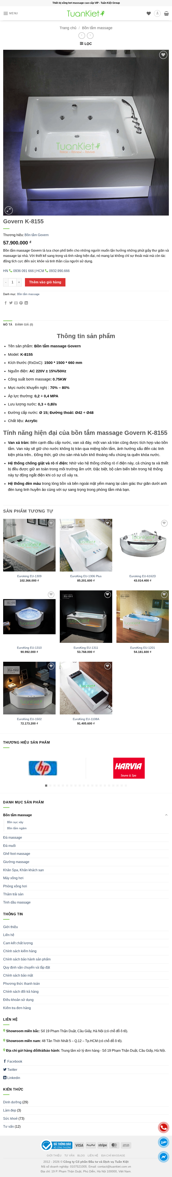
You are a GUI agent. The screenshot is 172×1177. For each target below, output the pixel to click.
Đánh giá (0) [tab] (24, 324)
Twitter (12, 1069)
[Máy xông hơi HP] (43, 768)
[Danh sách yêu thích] (149, 13)
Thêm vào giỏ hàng (45, 282)
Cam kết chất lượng (18, 943)
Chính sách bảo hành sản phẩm (27, 959)
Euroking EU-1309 (29, 576)
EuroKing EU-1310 (29, 647)
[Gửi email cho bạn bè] (16, 303)
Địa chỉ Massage (113, 1155)
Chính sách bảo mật (18, 975)
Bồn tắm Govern (37, 235)
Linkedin (13, 1078)
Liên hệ (8, 935)
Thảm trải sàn (13, 894)
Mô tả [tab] (7, 324)
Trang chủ (68, 28)
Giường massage (16, 862)
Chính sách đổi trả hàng (21, 991)
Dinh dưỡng (12, 1102)
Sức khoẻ (10, 1118)
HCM (53, 271)
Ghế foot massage (16, 853)
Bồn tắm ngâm (17, 828)
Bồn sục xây (15, 822)
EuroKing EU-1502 (29, 719)
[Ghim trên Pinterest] (21, 303)
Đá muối (9, 845)
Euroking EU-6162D (142, 576)
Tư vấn (8, 1126)
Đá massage (12, 837)
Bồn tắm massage (97, 28)
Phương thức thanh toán (21, 983)
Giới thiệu (10, 927)
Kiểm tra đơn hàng (17, 1008)
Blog (81, 1155)
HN (18, 271)
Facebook (14, 1061)
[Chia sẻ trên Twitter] (11, 303)
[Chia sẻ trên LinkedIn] (26, 303)
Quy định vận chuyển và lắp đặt (26, 967)
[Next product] (81, 35)
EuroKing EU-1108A (86, 719)
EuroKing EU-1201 (142, 647)
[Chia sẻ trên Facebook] (5, 303)
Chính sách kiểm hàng (19, 951)
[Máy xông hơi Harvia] (129, 768)
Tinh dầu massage (17, 902)
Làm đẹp (9, 1110)
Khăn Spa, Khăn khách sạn (23, 870)
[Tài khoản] (157, 13)
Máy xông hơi (13, 878)
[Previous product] (90, 35)
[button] (10, 13)
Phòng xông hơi (15, 886)
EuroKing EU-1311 (86, 647)
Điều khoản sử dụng (18, 1000)
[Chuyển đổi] (166, 815)
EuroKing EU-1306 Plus (86, 576)
